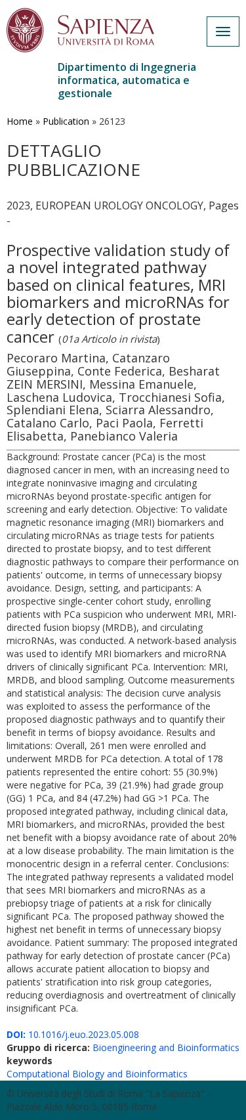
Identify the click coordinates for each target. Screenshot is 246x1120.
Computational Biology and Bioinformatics (97, 1073)
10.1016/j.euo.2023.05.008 (73, 1034)
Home (20, 121)
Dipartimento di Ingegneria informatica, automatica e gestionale (127, 80)
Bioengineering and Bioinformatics (165, 1047)
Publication (66, 121)
